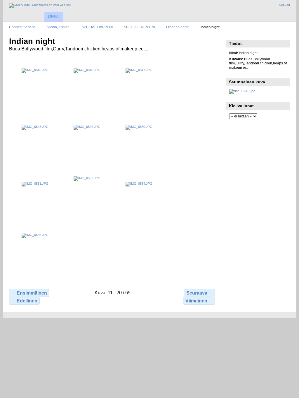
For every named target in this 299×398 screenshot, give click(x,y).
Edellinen (27, 300)
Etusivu (54, 16)
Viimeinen (196, 300)
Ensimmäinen (32, 292)
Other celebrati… (179, 27)
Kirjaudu (284, 4)
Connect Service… (24, 27)
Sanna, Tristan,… (60, 27)
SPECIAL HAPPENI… (98, 27)
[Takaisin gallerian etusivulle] (40, 5)
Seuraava (196, 292)
